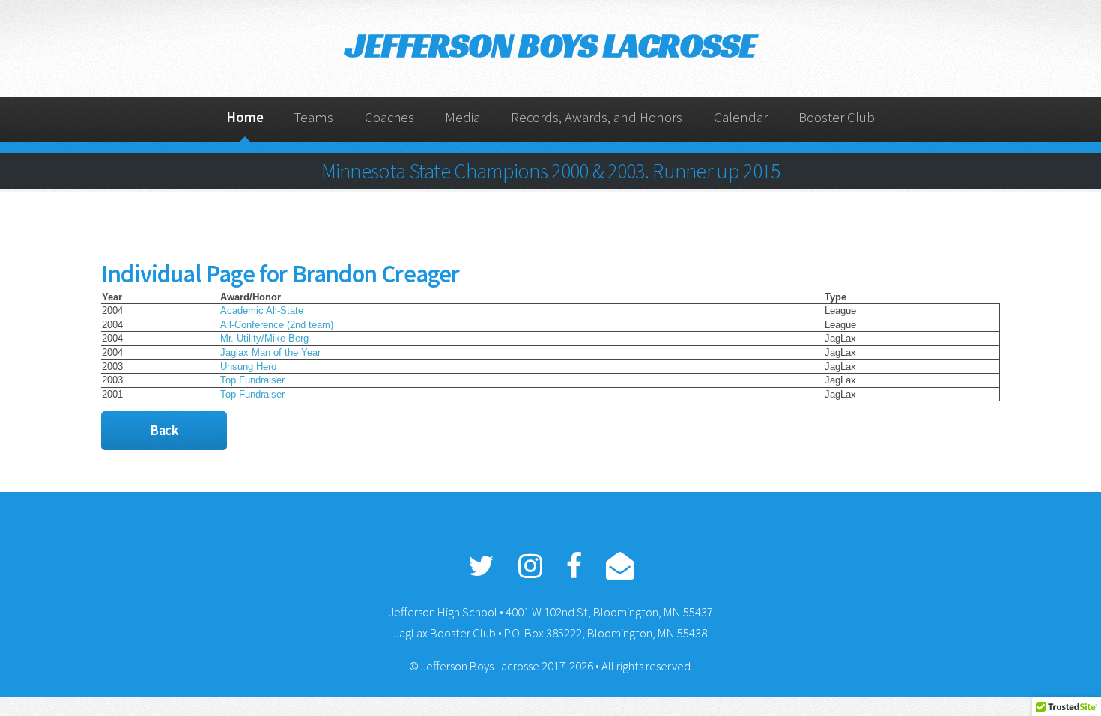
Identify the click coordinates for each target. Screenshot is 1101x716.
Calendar (741, 117)
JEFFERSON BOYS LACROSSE (550, 45)
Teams (313, 117)
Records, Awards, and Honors (596, 117)
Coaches (389, 117)
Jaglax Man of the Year (270, 352)
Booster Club (836, 117)
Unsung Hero (248, 366)
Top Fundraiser (252, 380)
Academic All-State (261, 310)
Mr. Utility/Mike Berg (264, 338)
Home (245, 117)
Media (462, 117)
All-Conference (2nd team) (276, 324)
